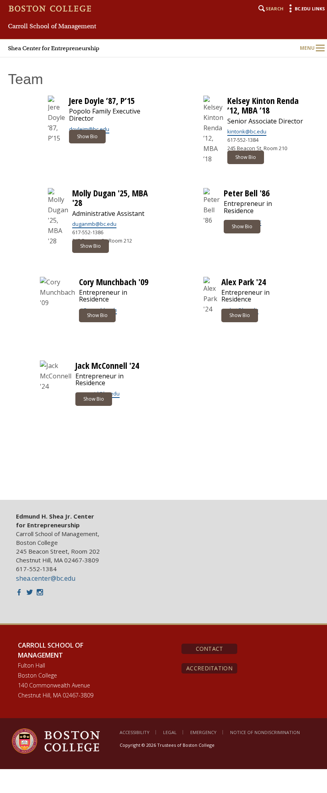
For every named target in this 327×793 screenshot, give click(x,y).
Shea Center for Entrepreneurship (53, 48)
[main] (163, 275)
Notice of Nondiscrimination (265, 732)
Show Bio (87, 136)
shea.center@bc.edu (45, 578)
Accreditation (209, 668)
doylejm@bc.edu (89, 129)
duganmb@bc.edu (94, 223)
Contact (209, 648)
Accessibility (135, 732)
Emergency (203, 732)
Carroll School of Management (52, 26)
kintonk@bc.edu (246, 131)
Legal (170, 732)
